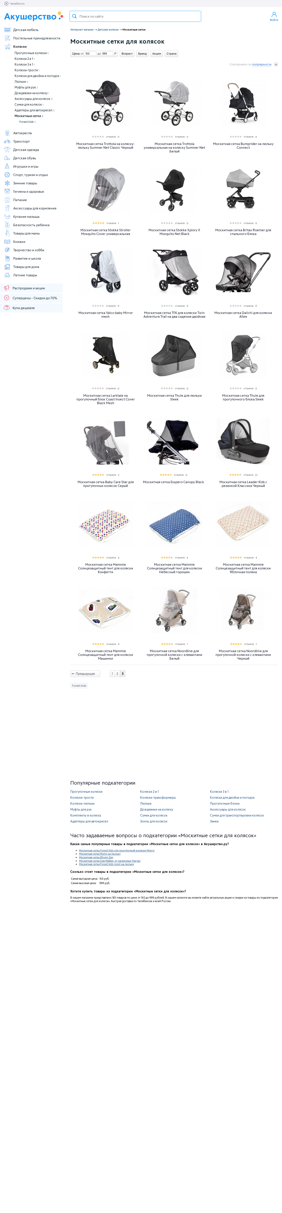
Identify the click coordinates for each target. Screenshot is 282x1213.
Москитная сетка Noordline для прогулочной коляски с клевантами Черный (243, 654)
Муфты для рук (26, 87)
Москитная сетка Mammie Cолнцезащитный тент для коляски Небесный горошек (174, 568)
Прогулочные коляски (32, 53)
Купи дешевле (24, 308)
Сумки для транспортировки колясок (237, 815)
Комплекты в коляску (85, 815)
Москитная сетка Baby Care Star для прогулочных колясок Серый (106, 484)
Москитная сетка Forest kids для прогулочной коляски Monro (116, 850)
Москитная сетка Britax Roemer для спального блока (243, 232)
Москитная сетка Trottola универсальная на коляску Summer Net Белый (174, 147)
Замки (214, 821)
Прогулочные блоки (224, 803)
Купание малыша (26, 216)
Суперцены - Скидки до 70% (35, 298)
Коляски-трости (27, 70)
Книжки (19, 242)
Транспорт (21, 141)
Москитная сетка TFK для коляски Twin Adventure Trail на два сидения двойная (174, 314)
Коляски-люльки (82, 803)
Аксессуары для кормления (34, 208)
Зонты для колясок (153, 821)
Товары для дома (26, 267)
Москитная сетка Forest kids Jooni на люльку (106, 864)
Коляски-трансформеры (158, 797)
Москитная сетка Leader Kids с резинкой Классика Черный (243, 484)
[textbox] (135, 16)
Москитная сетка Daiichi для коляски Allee (243, 314)
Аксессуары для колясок (34, 99)
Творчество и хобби (28, 250)
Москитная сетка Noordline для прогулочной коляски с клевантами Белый (174, 654)
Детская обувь (24, 158)
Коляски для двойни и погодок (38, 76)
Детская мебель (26, 30)
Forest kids (27, 121)
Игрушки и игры (25, 166)
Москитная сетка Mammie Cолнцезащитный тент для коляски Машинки (105, 654)
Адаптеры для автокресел (34, 110)
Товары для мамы (26, 233)
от (82, 53)
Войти (274, 20)
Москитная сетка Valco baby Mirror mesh (105, 314)
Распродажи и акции (29, 288)
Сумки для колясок (29, 104)
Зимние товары (25, 183)
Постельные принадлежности (36, 38)
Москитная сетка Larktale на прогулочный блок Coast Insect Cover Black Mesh (105, 399)
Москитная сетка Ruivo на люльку (100, 853)
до (98, 53)
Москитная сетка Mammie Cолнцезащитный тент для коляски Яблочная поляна (243, 568)
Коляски (20, 46)
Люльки (21, 81)
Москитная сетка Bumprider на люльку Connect (243, 145)
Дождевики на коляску (32, 93)
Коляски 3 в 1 (25, 64)
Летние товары (25, 275)
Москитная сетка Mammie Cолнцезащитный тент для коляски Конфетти (105, 568)
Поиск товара (74, 16)
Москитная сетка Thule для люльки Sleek (174, 397)
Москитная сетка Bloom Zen (96, 857)
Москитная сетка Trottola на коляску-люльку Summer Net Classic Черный (105, 145)
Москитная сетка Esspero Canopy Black (173, 482)
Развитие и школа (27, 258)
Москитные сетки (29, 116)
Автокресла (22, 133)
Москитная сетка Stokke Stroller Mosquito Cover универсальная (105, 232)
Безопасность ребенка (31, 225)
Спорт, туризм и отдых (30, 175)
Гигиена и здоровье (28, 191)
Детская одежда (26, 150)
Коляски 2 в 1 (25, 59)
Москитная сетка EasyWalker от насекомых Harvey (110, 860)
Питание (20, 200)
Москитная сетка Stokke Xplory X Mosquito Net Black (174, 232)
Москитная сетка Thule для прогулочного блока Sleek (243, 397)
